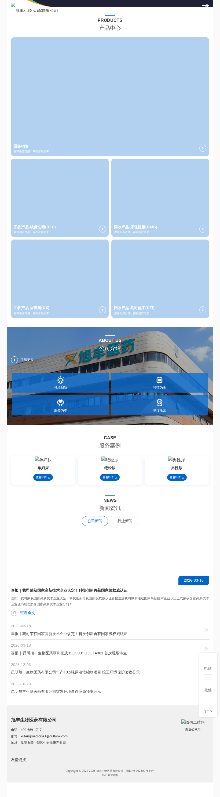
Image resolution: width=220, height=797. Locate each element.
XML (104, 775)
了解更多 (27, 359)
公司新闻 (94, 520)
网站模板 (113, 775)
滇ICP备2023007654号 (140, 771)
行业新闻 (125, 520)
